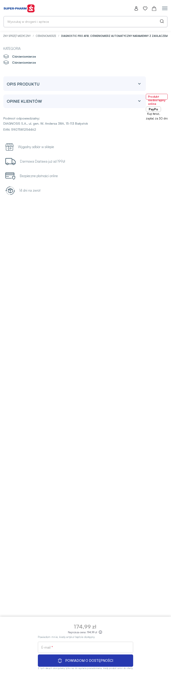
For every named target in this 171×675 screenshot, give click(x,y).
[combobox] (85, 21)
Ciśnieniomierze (46, 36)
